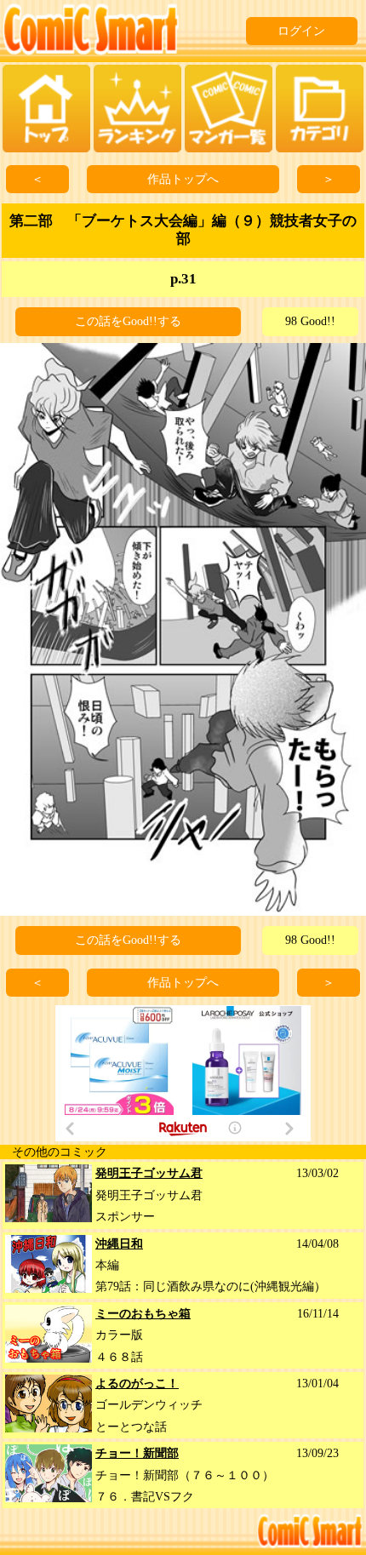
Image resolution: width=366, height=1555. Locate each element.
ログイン (301, 31)
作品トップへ (183, 179)
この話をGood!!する (128, 321)
